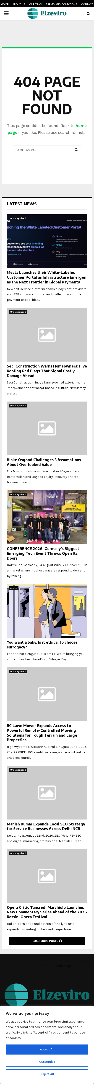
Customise (47, 1062)
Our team (35, 4)
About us (19, 4)
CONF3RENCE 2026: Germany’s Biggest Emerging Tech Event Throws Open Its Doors (43, 553)
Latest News (22, 203)
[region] (47, 1045)
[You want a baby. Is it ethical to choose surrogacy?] (47, 611)
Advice (13, 588)
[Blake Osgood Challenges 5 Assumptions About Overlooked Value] (47, 428)
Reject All (47, 1074)
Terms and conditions (61, 4)
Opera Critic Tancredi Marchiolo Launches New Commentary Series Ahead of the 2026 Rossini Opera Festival (47, 912)
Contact (87, 4)
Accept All (47, 1049)
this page (64, 966)
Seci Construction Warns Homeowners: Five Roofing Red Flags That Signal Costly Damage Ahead (47, 371)
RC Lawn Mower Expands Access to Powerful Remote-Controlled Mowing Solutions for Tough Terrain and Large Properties (42, 732)
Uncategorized (18, 218)
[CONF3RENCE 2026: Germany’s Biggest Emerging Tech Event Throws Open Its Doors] (47, 517)
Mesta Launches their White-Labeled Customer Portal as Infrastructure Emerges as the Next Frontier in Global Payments (46, 277)
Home (5, 4)
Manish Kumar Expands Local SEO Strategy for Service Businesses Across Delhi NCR (46, 826)
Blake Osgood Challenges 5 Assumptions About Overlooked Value (44, 462)
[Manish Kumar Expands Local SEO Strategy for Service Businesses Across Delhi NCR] (47, 793)
